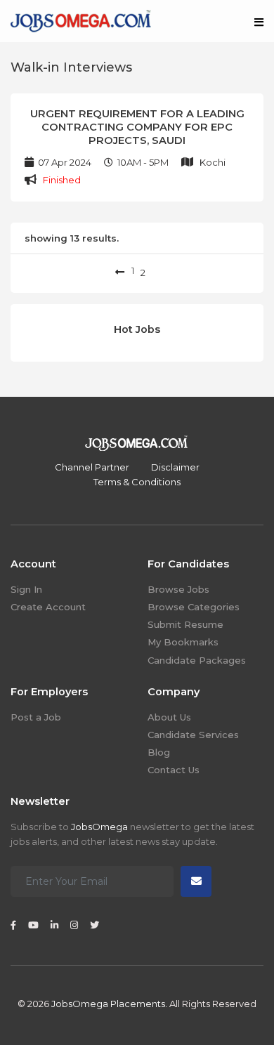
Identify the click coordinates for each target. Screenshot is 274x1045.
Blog (159, 752)
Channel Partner (92, 467)
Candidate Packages (197, 660)
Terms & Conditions (137, 481)
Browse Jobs (178, 589)
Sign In (26, 589)
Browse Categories (194, 606)
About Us (169, 717)
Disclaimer (175, 467)
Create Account (48, 606)
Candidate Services (193, 734)
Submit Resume (185, 624)
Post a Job (36, 717)
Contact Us (174, 769)
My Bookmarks (183, 642)
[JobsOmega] (81, 19)
